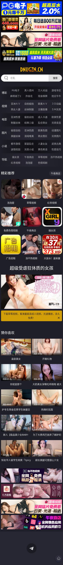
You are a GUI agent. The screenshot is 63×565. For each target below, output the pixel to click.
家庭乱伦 (29, 143)
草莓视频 (42, 157)
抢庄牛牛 (56, 96)
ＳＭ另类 (56, 109)
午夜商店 (29, 157)
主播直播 (42, 109)
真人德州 (29, 90)
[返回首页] (58, 558)
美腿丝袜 (15, 136)
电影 (4, 119)
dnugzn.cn (31, 69)
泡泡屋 (29, 162)
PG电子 (15, 90)
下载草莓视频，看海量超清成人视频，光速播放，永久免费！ (31, 315)
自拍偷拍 (29, 103)
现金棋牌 (42, 96)
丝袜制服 (29, 109)
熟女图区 (42, 136)
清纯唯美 (29, 136)
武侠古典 (56, 143)
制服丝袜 (15, 122)
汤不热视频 (56, 157)
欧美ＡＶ (42, 103)
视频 (4, 106)
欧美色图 (42, 130)
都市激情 (15, 143)
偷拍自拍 (29, 117)
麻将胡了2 (15, 96)
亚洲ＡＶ (15, 103)
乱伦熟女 (42, 122)
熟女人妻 (15, 109)
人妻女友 (42, 143)
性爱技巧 (56, 149)
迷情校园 (15, 149)
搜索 (55, 78)
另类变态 (56, 122)
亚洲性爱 (15, 117)
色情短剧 (42, 162)
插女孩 (15, 157)
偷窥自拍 (15, 130)
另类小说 (29, 149)
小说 (4, 146)
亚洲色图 (29, 130)
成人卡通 (42, 117)
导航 (4, 159)
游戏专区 (56, 90)
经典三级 (29, 122)
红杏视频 (15, 162)
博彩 (4, 93)
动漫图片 (56, 130)
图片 (4, 133)
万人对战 (42, 90)
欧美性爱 (56, 117)
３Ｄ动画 (56, 103)
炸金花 (29, 96)
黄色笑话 (42, 149)
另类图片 (56, 136)
